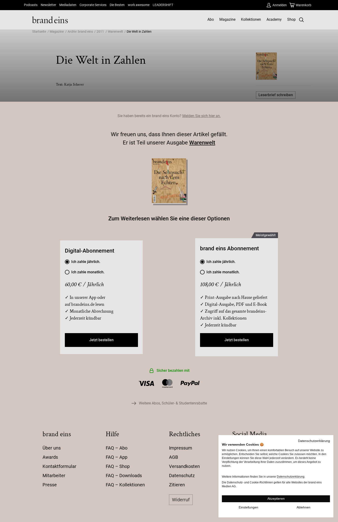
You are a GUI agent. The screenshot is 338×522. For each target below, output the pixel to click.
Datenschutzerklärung (314, 441)
